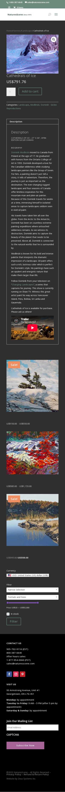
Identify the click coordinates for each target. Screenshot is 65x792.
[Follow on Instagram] (16, 674)
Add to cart (30, 91)
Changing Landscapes (23, 284)
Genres (17, 30)
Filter (14, 621)
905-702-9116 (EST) (17, 649)
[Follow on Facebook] (9, 674)
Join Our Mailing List (19, 721)
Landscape (27, 30)
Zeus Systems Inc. (27, 778)
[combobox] (27, 575)
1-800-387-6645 (16, 2)
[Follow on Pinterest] (22, 674)
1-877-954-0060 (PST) (18, 659)
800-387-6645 (14, 652)
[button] (53, 39)
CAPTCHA (12, 734)
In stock (15, 613)
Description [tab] (16, 121)
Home (9, 30)
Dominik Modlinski (20, 152)
